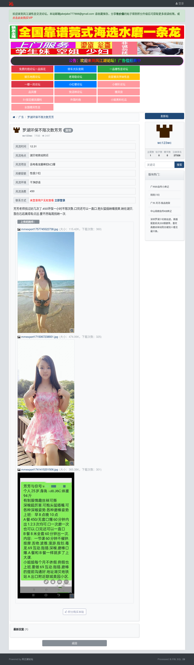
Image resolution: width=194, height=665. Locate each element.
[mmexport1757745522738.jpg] (46, 282)
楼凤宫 (119, 92)
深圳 (68, 130)
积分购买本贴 (75, 612)
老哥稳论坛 (75, 76)
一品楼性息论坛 (119, 69)
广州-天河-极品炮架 (160, 202)
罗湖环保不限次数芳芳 (40, 117)
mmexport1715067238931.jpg (39, 337)
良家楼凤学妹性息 (118, 76)
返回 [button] (74, 643)
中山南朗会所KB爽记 (161, 211)
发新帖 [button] (164, 116)
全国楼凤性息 (32, 107)
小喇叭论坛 (118, 84)
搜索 (179, 164)
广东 (21, 117)
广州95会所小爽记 (159, 186)
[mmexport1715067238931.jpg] (46, 402)
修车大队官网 (76, 69)
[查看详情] (72, 330)
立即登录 (60, 200)
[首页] (14, 117)
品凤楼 (32, 92)
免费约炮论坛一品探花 (32, 69)
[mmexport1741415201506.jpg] (46, 535)
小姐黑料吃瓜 (119, 99)
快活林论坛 (75, 92)
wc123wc (27, 135)
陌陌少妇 (155, 194)
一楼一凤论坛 (32, 84)
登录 (181, 3)
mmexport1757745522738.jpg (39, 229)
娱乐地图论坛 (32, 76)
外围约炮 (75, 99)
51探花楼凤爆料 (32, 99)
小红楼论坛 (75, 84)
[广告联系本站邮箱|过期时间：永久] (97, 32)
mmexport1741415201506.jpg (39, 469)
